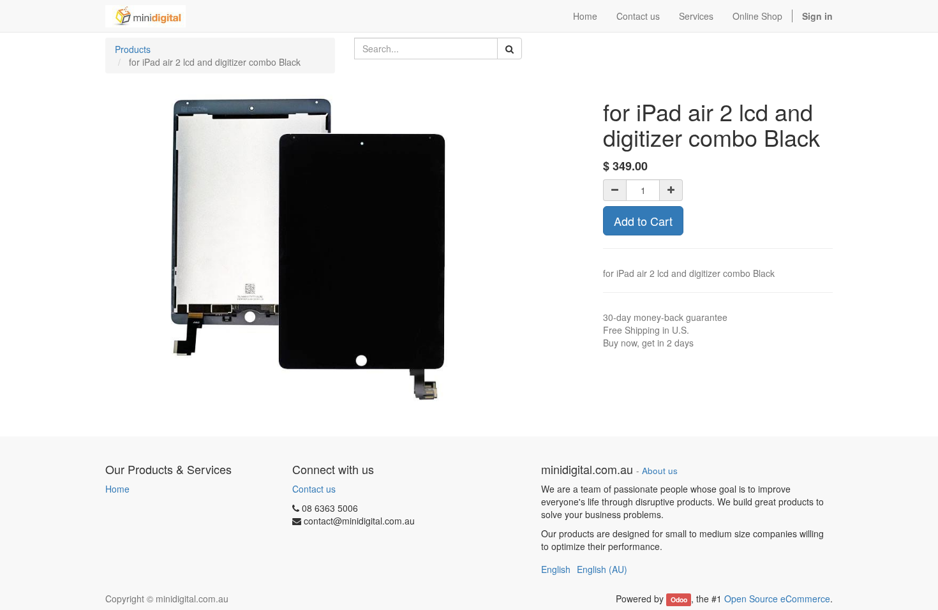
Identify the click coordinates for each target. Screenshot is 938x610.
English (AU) (602, 569)
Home (117, 488)
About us (660, 471)
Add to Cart (643, 220)
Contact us (314, 488)
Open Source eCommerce (777, 598)
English (555, 569)
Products (133, 49)
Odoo (679, 599)
